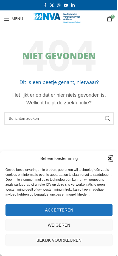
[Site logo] (59, 18)
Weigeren (59, 225)
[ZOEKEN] (107, 118)
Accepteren (59, 210)
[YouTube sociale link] (66, 5)
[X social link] (51, 5)
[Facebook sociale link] (45, 5)
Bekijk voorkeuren (59, 240)
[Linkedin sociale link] (73, 5)
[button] (110, 158)
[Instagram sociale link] (58, 5)
